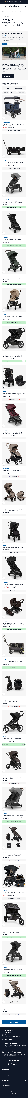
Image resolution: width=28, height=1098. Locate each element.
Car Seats (14, 11)
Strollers (8, 11)
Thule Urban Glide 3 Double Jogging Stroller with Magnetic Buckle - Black (12, 355)
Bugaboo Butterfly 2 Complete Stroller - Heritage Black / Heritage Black (13, 585)
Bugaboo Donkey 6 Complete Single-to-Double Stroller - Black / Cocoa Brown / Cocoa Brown (13, 623)
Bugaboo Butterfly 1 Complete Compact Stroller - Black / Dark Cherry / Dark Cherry (13, 432)
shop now (7, 76)
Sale (3, 11)
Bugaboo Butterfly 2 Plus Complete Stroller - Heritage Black (12, 240)
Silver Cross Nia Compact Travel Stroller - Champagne (14, 1008)
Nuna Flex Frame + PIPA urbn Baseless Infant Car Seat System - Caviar (13, 700)
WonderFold (6, 122)
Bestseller (13, 92)
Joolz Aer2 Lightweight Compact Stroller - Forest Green (14, 278)
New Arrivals (21, 92)
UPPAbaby (6, 199)
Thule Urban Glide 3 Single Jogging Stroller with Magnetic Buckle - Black (12, 739)
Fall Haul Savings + (14, 667)
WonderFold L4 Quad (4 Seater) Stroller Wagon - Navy (13, 124)
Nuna (4, 391)
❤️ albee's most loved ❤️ (14, 399)
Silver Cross (6, 468)
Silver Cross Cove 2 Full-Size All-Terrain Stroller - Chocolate (13, 777)
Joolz (4, 276)
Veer (4, 160)
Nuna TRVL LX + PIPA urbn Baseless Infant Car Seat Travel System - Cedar (13, 509)
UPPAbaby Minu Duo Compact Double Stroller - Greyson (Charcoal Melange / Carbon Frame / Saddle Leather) (13, 816)
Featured (6, 92)
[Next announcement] (26, 2)
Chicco (5, 890)
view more (14, 1022)
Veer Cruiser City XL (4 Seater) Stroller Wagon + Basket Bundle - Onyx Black (13, 163)
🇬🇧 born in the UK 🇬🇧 (14, 476)
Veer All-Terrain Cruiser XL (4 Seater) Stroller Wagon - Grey (12, 662)
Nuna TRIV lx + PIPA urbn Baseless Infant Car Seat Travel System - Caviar (14, 394)
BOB (4, 929)
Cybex (5, 314)
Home (20, 11)
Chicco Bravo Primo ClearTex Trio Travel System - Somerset (13, 893)
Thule (4, 353)
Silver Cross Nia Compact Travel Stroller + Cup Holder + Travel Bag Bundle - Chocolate (14, 854)
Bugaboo (5, 237)
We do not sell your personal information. (14, 1091)
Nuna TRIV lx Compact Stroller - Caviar (13, 547)
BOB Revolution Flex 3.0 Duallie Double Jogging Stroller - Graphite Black (13, 931)
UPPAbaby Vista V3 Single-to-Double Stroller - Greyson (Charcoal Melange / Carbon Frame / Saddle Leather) (13, 201)
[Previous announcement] (2, 2)
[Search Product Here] (5, 6)
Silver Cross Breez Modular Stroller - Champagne (12, 471)
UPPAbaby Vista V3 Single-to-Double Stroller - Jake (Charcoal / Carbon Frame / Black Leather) (13, 970)
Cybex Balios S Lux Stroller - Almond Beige (12, 317)
